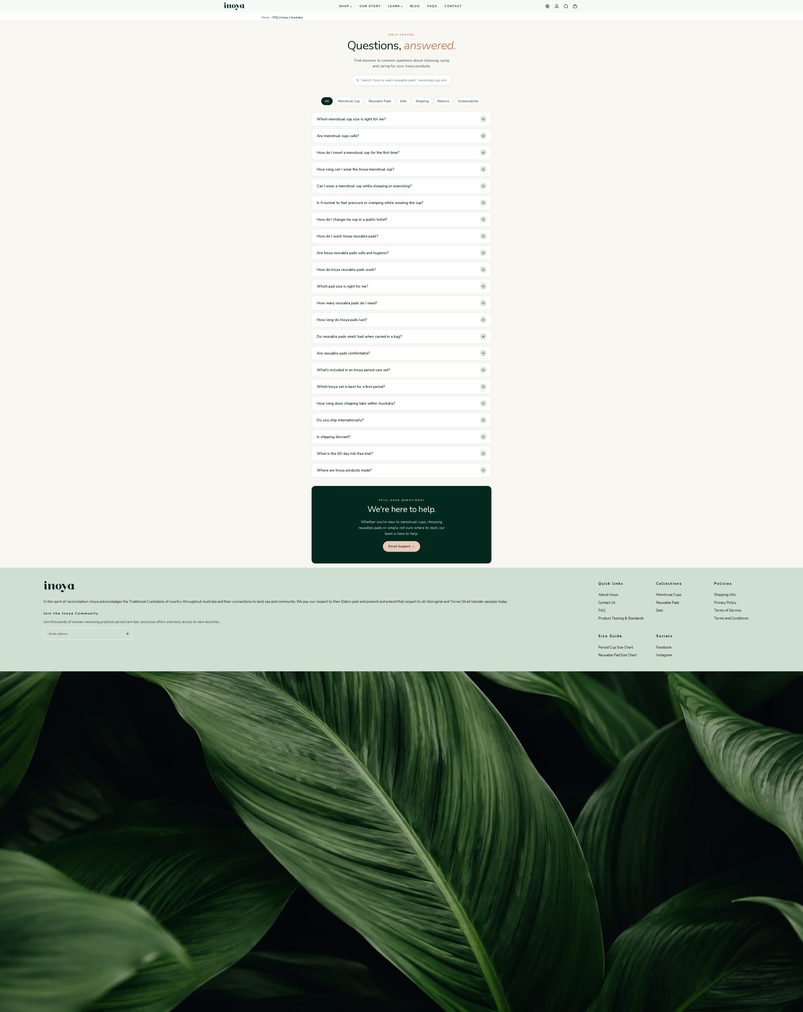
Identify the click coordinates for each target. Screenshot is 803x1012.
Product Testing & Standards (621, 618)
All (327, 101)
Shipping (422, 101)
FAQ (601, 610)
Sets (403, 101)
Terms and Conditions (731, 618)
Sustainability (468, 101)
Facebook (664, 647)
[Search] (566, 6)
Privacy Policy (725, 602)
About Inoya (608, 594)
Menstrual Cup (349, 101)
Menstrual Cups (669, 594)
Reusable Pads (380, 101)
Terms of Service (727, 610)
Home (265, 17)
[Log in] (556, 6)
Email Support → (401, 546)
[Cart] (575, 6)
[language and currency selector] (547, 6)
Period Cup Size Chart (615, 647)
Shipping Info (725, 594)
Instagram (664, 655)
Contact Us (606, 602)
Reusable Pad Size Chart (617, 655)
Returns (443, 101)
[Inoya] (250, 6)
